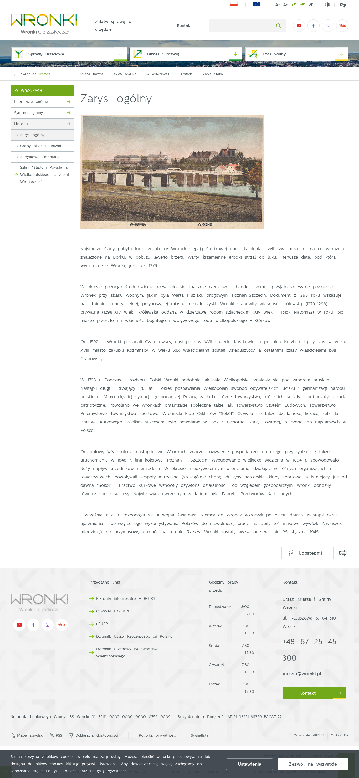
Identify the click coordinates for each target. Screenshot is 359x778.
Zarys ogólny (32, 135)
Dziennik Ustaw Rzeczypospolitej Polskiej (135, 636)
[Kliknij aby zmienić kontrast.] (327, 5)
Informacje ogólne (31, 102)
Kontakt (184, 25)
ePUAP (102, 624)
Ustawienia (249, 764)
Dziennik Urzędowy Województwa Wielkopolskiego (127, 652)
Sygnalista (199, 735)
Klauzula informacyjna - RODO (125, 598)
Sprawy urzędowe (46, 54)
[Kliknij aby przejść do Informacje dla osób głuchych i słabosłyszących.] (340, 5)
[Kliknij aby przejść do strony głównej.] (44, 25)
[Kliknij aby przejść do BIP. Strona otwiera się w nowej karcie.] (342, 25)
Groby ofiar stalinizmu (41, 146)
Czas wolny (274, 54)
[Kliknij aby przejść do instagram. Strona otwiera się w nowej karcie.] (328, 25)
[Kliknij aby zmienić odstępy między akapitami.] (310, 5)
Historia (44, 74)
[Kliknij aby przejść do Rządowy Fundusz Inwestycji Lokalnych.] (234, 4)
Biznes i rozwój (163, 54)
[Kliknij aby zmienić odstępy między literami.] (285, 5)
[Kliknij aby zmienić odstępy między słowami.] (302, 5)
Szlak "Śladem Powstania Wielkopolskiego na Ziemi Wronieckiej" (44, 175)
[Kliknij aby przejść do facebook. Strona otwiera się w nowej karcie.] (313, 25)
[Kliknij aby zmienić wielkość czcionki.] (277, 5)
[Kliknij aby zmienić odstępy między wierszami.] (293, 5)
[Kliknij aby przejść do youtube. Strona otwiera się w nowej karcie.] (299, 25)
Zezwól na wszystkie (313, 764)
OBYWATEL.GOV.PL (113, 611)
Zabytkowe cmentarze (40, 157)
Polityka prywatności (158, 735)
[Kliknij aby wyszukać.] (278, 25)
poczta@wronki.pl (302, 673)
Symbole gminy (28, 113)
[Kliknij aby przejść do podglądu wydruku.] (342, 553)
